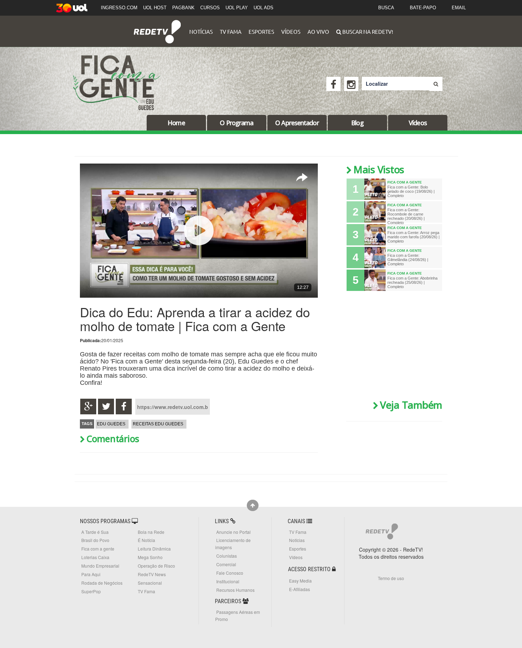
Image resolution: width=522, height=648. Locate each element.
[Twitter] (106, 406)
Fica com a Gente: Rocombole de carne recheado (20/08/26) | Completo (406, 216)
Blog (357, 122)
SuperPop (91, 591)
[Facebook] (333, 84)
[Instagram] (351, 84)
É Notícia (146, 540)
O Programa (236, 122)
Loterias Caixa (95, 557)
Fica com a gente (97, 549)
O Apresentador (297, 122)
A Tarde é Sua (95, 532)
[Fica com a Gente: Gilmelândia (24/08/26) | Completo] (375, 257)
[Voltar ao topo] (253, 505)
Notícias (201, 31)
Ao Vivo (318, 31)
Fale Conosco (229, 573)
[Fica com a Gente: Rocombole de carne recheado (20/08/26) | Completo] (375, 212)
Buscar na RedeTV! (367, 31)
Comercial (226, 564)
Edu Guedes (111, 423)
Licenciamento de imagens (233, 543)
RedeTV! (157, 26)
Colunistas (226, 556)
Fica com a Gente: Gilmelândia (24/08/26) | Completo (407, 259)
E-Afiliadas (299, 589)
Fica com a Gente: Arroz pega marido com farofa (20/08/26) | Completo (413, 236)
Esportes (261, 31)
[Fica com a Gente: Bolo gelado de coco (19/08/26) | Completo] (375, 189)
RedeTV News (152, 574)
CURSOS (210, 7)
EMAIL (459, 7)
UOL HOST (155, 7)
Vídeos (290, 31)
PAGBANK (183, 7)
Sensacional (150, 583)
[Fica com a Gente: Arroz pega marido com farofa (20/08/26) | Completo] (375, 234)
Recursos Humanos (235, 590)
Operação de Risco (156, 566)
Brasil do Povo (95, 540)
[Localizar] (435, 84)
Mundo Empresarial (100, 566)
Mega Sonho (150, 557)
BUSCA (386, 7)
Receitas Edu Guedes (158, 423)
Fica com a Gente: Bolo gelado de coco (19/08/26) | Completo (411, 191)
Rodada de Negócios (102, 583)
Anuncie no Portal (233, 532)
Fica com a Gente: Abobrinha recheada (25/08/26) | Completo (412, 282)
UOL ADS (263, 7)
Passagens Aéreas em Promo (237, 615)
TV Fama (230, 31)
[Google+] (88, 406)
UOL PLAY (236, 7)
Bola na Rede (151, 532)
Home (176, 122)
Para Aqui (90, 574)
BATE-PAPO (423, 7)
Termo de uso (391, 578)
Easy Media (300, 581)
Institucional (227, 581)
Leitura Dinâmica (154, 549)
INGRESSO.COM (119, 7)
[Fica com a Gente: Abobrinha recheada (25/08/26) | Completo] (375, 280)
